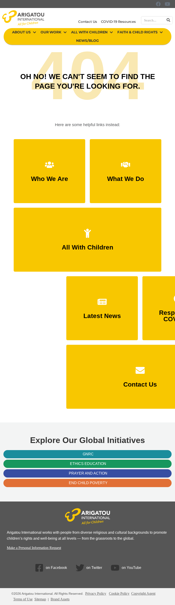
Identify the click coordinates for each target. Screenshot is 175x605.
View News (102, 313)
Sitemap (40, 599)
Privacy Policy (95, 593)
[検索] (168, 20)
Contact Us (87, 21)
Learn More (50, 176)
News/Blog (87, 40)
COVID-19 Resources (118, 21)
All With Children (89, 32)
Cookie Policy (119, 593)
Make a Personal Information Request (34, 548)
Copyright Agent (143, 593)
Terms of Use (23, 599)
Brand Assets (60, 599)
